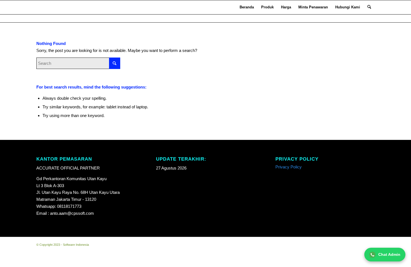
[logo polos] (43, 7)
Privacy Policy (288, 167)
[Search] (369, 7)
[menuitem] (247, 7)
